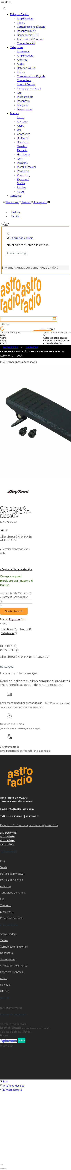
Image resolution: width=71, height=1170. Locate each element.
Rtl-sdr (21, 183)
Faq (2, 899)
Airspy (20, 125)
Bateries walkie (26, 68)
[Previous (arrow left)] (1, 1168)
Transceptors (24, 109)
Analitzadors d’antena (30, 39)
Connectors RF (26, 43)
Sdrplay (21, 187)
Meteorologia (25, 96)
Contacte (15, 195)
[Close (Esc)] (1, 1164)
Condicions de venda (12, 892)
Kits (19, 92)
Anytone (22, 121)
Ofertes (4, 991)
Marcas (14, 113)
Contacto (5, 905)
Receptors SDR (26, 30)
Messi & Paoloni (26, 166)
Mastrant (22, 162)
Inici (2, 362)
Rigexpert (23, 179)
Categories (16, 47)
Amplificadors (25, 18)
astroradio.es (7, 836)
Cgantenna (23, 133)
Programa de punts (11, 918)
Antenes (22, 59)
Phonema (23, 171)
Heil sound (23, 154)
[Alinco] (11, 343)
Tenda (3, 867)
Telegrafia (22, 105)
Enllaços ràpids (19, 14)
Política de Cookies (11, 879)
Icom (20, 158)
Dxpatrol (22, 146)
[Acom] (11, 338)
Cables (21, 22)
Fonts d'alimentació (12, 972)
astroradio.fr (7, 844)
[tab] (35, 646)
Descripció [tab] (8, 646)
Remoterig (23, 175)
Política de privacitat (12, 873)
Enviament (6, 911)
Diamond (22, 142)
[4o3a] (11, 335)
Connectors (24, 80)
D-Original (23, 138)
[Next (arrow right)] (4, 1168)
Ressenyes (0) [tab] (9, 650)
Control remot (26, 84)
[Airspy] (11, 340)
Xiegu (20, 191)
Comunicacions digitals (31, 26)
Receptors (23, 101)
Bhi (19, 129)
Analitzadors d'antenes (13, 965)
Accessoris (23, 51)
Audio (20, 63)
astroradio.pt (7, 840)
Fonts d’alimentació (29, 88)
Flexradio (22, 150)
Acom (20, 117)
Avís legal (5, 886)
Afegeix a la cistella (14, 611)
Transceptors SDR (27, 35)
